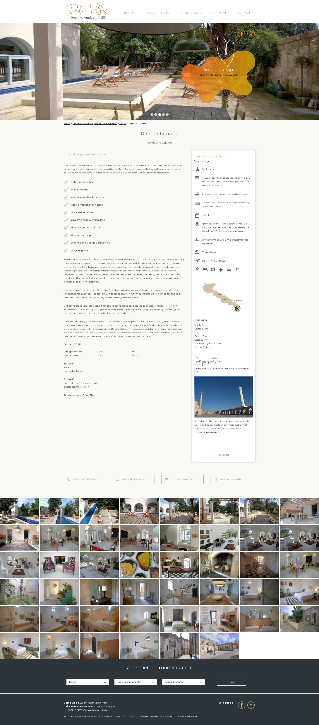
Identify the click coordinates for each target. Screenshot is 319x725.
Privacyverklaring (187, 716)
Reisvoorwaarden (231, 479)
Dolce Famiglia (157, 12)
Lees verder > (212, 447)
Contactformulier (182, 479)
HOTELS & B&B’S (190, 12)
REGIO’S (130, 12)
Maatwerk (219, 12)
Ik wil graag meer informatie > (87, 154)
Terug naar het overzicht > (209, 156)
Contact (243, 12)
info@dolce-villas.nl (135, 479)
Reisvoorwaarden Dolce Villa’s (80, 395)
